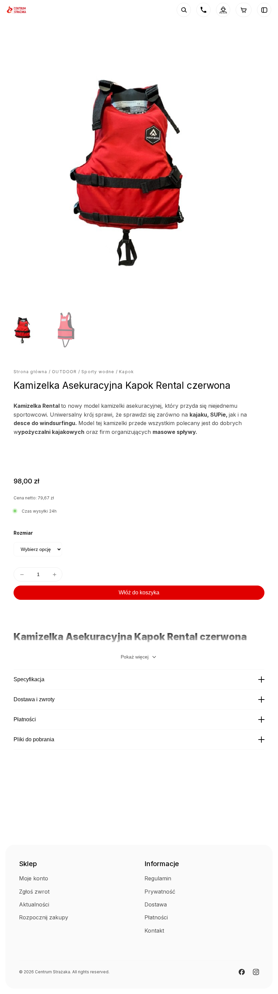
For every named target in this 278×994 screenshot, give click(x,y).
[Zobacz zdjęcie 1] (24, 329)
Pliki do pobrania (34, 739)
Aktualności (34, 904)
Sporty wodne (97, 371)
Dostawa (155, 904)
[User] (223, 10)
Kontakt (154, 930)
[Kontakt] (203, 10)
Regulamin (157, 878)
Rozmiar (23, 533)
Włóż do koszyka (139, 592)
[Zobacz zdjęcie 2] (65, 329)
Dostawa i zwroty (34, 699)
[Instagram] (256, 972)
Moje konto (33, 878)
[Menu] (264, 10)
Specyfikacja (29, 679)
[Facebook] (242, 972)
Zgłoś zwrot (34, 891)
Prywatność (159, 891)
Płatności (25, 719)
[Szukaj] (184, 10)
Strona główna (30, 371)
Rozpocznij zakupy (43, 917)
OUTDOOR (64, 371)
